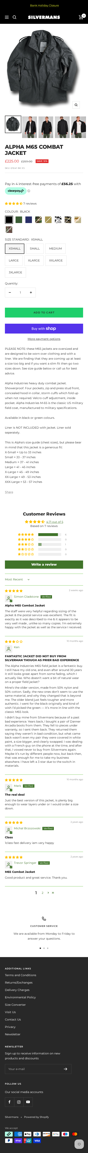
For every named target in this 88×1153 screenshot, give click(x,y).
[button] (14, 203)
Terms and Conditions (20, 975)
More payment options (44, 339)
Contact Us (13, 1019)
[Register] (65, 1069)
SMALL (35, 248)
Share (9, 492)
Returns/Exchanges (19, 982)
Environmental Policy (20, 997)
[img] (14, 591)
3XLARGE (15, 272)
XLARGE (34, 260)
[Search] (14, 17)
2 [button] (42, 893)
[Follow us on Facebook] (9, 1102)
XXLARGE (56, 260)
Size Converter (15, 1005)
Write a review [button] (44, 564)
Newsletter (12, 1034)
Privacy (10, 1027)
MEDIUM (55, 248)
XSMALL (14, 248)
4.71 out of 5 (54, 522)
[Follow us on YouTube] (28, 1102)
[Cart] (81, 17)
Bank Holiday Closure (44, 5)
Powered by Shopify (36, 1116)
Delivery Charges (17, 990)
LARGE (14, 260)
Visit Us (10, 1012)
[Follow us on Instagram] (18, 1102)
